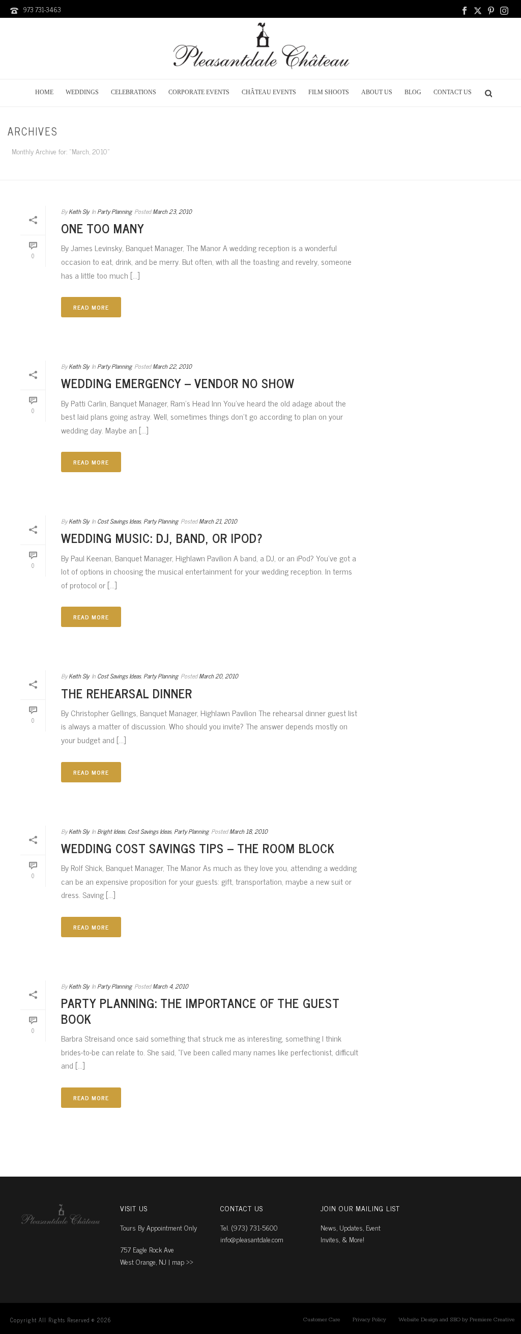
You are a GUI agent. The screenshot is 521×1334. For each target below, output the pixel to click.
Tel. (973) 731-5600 (249, 1227)
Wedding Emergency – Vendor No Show (178, 383)
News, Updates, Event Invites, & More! (351, 1233)
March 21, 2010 (218, 521)
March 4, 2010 (170, 986)
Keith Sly (79, 211)
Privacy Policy (369, 1319)
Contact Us (452, 92)
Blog (412, 92)
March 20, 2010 (218, 676)
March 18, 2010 (248, 831)
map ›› (182, 1261)
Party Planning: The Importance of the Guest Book (200, 1010)
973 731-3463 (42, 9)
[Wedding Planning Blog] (260, 48)
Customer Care (321, 1319)
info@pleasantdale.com (251, 1239)
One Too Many (102, 228)
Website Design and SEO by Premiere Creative (456, 1319)
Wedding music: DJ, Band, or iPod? (162, 538)
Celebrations (133, 92)
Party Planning (114, 211)
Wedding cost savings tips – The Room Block (198, 848)
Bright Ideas (111, 831)
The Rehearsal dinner (126, 693)
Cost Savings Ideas (119, 521)
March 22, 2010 (172, 366)
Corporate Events (198, 92)
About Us (376, 92)
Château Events (269, 92)
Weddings (82, 92)
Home (44, 92)
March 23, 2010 (172, 211)
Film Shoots (328, 92)
